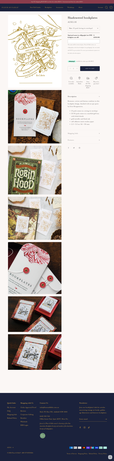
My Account (11, 407)
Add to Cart (89, 68)
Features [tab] (71, 140)
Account (100, 7)
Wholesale (23, 422)
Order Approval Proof (28, 407)
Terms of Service (72, 453)
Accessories (59, 7)
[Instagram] (84, 427)
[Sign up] (106, 419)
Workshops (70, 7)
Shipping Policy (83, 453)
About (80, 7)
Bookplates (48, 7)
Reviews (23, 411)
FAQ (9, 411)
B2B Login (24, 425)
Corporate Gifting (26, 414)
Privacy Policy (103, 453)
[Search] (106, 7)
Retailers (23, 418)
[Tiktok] (89, 427)
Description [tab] (72, 96)
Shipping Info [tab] (73, 133)
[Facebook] (80, 427)
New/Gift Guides (35, 7)
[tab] (84, 115)
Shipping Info (12, 414)
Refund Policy (12, 418)
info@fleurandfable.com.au (49, 407)
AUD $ (9, 447)
